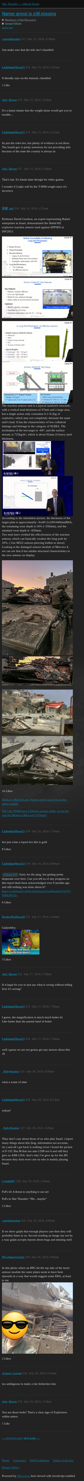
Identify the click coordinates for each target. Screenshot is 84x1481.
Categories (19, 1460)
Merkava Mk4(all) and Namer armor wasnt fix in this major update (34, 801)
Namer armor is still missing (29, 13)
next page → (32, 1438)
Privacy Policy (11, 1467)
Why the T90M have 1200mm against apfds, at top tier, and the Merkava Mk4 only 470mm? (35, 813)
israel (5, 27)
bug (11, 27)
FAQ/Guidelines (39, 1460)
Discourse (23, 1475)
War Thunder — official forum (20, 3)
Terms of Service (63, 1460)
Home (5, 1460)
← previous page (12, 1438)
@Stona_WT (10, 874)
